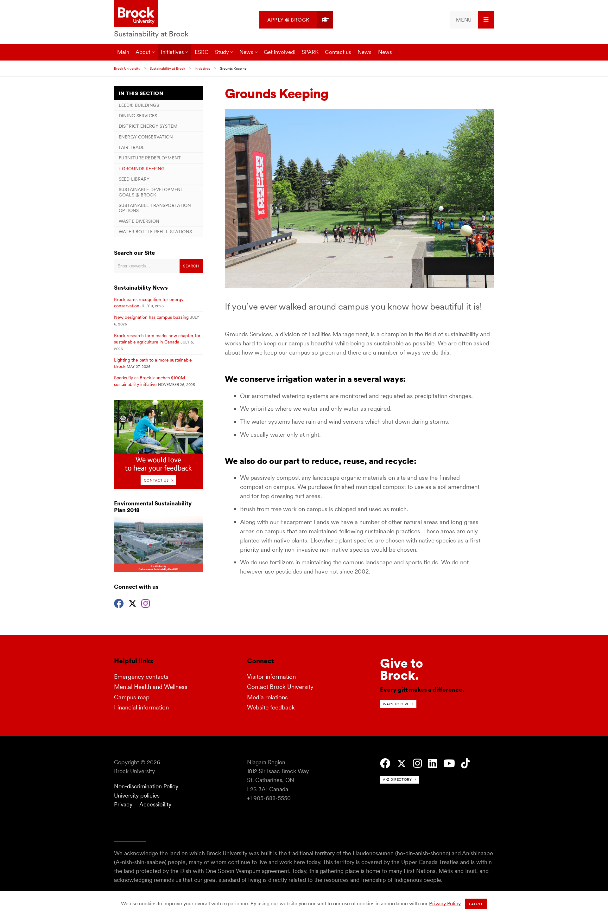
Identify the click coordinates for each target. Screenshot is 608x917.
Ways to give (396, 704)
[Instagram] (145, 602)
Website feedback (271, 707)
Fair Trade (131, 147)
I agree (476, 904)
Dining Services (138, 115)
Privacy (123, 804)
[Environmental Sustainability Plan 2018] (158, 571)
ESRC (202, 52)
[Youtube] (449, 763)
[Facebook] (119, 602)
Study (222, 52)
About (143, 52)
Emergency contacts (141, 676)
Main (123, 52)
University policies (137, 795)
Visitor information (271, 676)
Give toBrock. (401, 669)
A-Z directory (397, 779)
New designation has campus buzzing (151, 317)
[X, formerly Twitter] (132, 602)
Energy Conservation (146, 136)
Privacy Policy (445, 904)
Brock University (127, 68)
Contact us (338, 52)
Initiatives (172, 52)
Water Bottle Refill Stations (155, 231)
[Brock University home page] (136, 14)
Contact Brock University (280, 686)
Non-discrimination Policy (146, 786)
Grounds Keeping (143, 168)
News (246, 52)
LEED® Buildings (139, 105)
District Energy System (148, 126)
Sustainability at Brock (151, 33)
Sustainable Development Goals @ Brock (151, 192)
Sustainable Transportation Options (155, 208)
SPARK (310, 52)
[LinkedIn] (432, 763)
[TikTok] (465, 763)
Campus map (131, 697)
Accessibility (155, 804)
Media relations (267, 697)
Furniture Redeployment (150, 157)
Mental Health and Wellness (150, 686)
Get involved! (279, 52)
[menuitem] (296, 20)
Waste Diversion (139, 221)
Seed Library (134, 179)
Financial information (141, 707)
